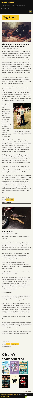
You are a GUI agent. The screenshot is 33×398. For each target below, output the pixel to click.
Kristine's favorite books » (26, 391)
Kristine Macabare (8, 2)
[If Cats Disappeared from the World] (14, 383)
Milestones (7, 231)
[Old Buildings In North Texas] (23, 374)
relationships (14, 344)
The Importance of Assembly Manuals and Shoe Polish (16, 45)
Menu (30, 11)
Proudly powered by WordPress (9, 394)
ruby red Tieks (24, 51)
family (11, 199)
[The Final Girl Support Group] (23, 387)
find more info (21, 145)
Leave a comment (6, 202)
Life (8, 197)
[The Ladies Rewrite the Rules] (14, 373)
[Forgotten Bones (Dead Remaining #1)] (6, 387)
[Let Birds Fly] (6, 374)
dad (8, 199)
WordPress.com (5, 396)
